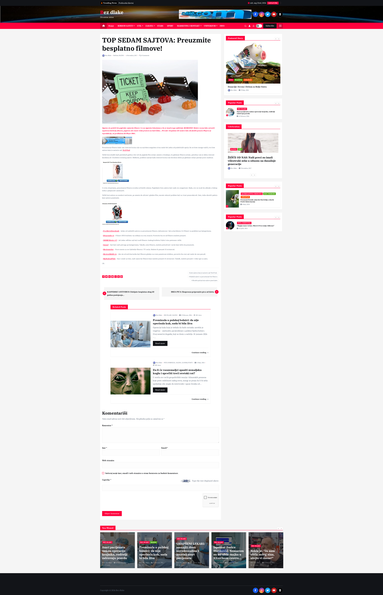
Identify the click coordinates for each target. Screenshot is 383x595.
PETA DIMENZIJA (169, 363)
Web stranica (108, 460)
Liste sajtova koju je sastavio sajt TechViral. (203, 273)
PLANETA (238, 80)
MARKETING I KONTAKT (188, 26)
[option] (253, 67)
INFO (222, 26)
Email (164, 448)
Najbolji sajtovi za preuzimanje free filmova (203, 277)
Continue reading (199, 352)
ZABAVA (149, 26)
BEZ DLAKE (168, 315)
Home (111, 26)
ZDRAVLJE (248, 80)
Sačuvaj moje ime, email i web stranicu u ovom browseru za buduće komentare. (141, 473)
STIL (139, 26)
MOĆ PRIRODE (247, 194)
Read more (160, 343)
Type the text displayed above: (205, 481)
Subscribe (270, 25)
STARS (160, 26)
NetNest (115, 55)
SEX (240, 149)
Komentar (107, 425)
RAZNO (121, 55)
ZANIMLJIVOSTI (187, 363)
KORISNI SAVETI (125, 26)
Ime (104, 448)
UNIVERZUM (210, 26)
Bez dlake (108, 55)
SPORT (170, 26)
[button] (275, 38)
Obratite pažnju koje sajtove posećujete (204, 280)
